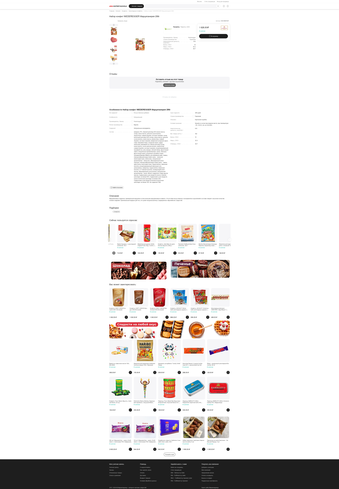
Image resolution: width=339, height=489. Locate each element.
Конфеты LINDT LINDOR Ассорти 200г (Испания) (117, 309)
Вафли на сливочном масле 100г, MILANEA (119, 364)
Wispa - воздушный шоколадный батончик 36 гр (218, 364)
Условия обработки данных (148, 481)
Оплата (142, 472)
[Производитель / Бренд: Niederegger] (224, 27)
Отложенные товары (115, 472)
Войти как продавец (177, 467)
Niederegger (137, 121)
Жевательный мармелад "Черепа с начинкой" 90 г (200, 244)
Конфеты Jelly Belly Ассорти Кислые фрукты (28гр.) (138, 244)
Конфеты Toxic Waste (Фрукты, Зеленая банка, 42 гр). (120, 401)
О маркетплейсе (145, 467)
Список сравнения (115, 475)
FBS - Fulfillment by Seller (178, 475)
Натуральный (138, 117)
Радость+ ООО (185, 27)
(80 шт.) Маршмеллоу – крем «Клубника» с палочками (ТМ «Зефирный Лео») (120, 441)
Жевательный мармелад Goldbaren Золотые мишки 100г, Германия (219, 244)
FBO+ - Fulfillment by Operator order (181, 478)
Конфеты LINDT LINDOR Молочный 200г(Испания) (158, 309)
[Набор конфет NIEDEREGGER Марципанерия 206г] (139, 44)
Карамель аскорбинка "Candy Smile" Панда (169, 364)
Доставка (143, 475)
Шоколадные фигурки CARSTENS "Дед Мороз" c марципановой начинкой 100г (220, 309)
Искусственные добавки (141, 113)
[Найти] (218, 6)
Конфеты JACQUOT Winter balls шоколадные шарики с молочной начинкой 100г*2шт (179, 309)
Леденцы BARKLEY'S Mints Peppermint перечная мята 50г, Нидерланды (192, 401)
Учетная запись (114, 467)
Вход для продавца (223, 1)
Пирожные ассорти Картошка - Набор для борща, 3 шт (217, 441)
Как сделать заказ (145, 470)
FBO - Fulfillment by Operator (179, 481)
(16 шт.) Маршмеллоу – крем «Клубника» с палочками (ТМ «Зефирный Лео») (145, 441)
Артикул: (218, 21)
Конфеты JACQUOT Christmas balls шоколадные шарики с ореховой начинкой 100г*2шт (200, 309)
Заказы (111, 470)
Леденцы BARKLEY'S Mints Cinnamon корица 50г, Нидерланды (218, 401)
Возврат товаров (145, 478)
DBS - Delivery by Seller (178, 472)
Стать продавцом (209, 1)
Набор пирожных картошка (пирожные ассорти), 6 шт (194, 441)
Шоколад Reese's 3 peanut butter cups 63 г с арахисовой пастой (192, 364)
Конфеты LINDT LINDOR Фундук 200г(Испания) (138, 309)
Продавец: (176, 27)
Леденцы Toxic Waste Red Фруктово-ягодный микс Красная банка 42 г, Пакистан (169, 401)
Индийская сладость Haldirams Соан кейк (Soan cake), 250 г (169, 441)
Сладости (116, 211)
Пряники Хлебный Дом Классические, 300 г (159, 244)
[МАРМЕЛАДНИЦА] (118, 6)
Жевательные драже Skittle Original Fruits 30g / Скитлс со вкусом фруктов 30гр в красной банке (118, 244)
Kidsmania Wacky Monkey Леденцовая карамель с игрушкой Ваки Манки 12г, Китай (144, 401)
